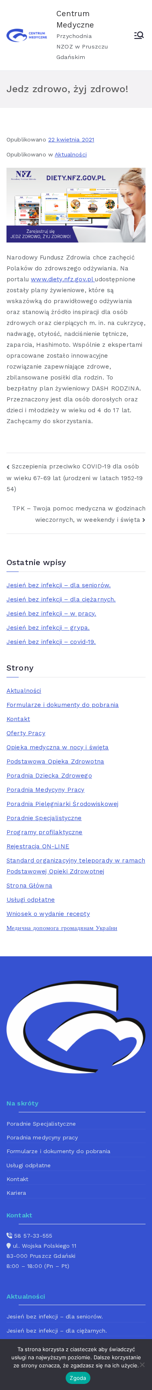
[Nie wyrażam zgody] (142, 1364)
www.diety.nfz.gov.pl (63, 279)
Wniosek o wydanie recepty (48, 914)
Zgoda (78, 1378)
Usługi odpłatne (30, 899)
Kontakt (18, 719)
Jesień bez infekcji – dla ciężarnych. (61, 599)
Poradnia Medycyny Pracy (45, 789)
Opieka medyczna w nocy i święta (57, 747)
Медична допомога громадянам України (61, 928)
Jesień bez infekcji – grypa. (48, 627)
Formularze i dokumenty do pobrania (62, 705)
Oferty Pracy (25, 733)
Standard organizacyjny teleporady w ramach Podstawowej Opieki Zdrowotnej (75, 866)
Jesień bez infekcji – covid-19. (51, 641)
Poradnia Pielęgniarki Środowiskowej (62, 804)
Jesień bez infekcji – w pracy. (51, 613)
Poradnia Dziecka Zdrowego (49, 775)
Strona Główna (29, 885)
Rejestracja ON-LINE (37, 846)
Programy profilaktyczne (44, 832)
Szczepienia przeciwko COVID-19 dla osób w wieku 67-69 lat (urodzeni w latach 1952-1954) (74, 478)
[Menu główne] (139, 35)
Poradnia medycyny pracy (42, 1137)
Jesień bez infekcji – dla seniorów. (58, 585)
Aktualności (71, 154)
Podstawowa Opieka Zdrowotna (55, 761)
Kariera (16, 1193)
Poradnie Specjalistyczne (44, 818)
